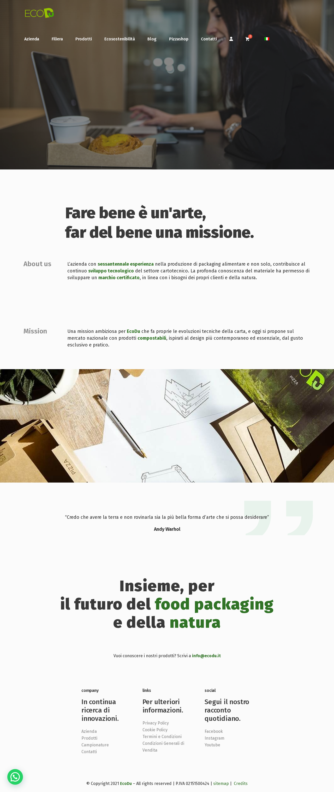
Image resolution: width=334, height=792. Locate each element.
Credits (241, 783)
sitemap (221, 783)
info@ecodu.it (206, 655)
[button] (15, 777)
